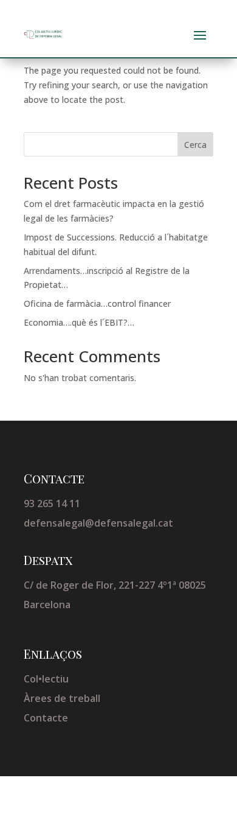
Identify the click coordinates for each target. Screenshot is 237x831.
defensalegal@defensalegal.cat (98, 523)
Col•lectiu (46, 678)
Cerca (195, 144)
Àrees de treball (62, 698)
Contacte (46, 717)
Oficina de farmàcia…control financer (97, 303)
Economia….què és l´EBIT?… (79, 322)
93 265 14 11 (52, 503)
